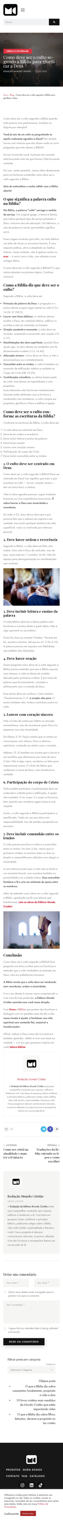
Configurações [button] (11, 1513)
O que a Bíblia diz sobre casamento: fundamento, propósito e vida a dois (33, 1390)
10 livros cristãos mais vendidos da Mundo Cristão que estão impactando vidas (35, 1404)
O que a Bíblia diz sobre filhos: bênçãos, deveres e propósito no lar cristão (35, 1418)
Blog (12, 94)
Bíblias (22, 1009)
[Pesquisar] (54, 22)
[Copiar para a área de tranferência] (57, 1129)
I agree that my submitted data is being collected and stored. (33, 1330)
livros (12, 1009)
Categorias (50, 1364)
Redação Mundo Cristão (26, 1196)
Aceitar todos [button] (28, 1513)
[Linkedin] (31, 1485)
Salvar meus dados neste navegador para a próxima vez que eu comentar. (31, 1293)
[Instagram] (22, 1485)
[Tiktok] (40, 1485)
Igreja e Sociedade (18, 51)
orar (5, 256)
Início (5, 94)
